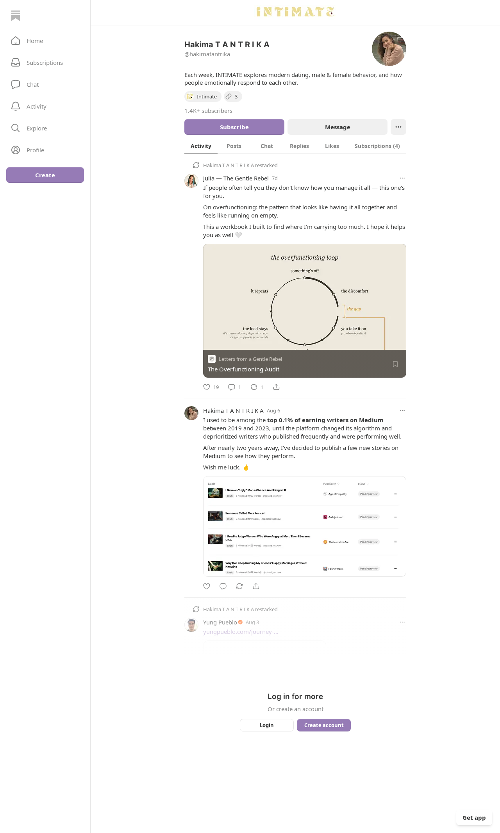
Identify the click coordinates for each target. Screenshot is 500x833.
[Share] (276, 387)
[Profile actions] (398, 127)
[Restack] (239, 586)
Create (45, 175)
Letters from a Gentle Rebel (250, 358)
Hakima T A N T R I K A (228, 165)
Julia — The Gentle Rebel (236, 178)
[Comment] (223, 586)
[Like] (206, 586)
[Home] (15, 15)
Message (337, 127)
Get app (474, 817)
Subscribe (234, 127)
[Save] (395, 364)
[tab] (201, 145)
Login (267, 725)
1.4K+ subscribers (208, 110)
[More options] (402, 178)
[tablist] (295, 145)
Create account (324, 725)
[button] (45, 40)
